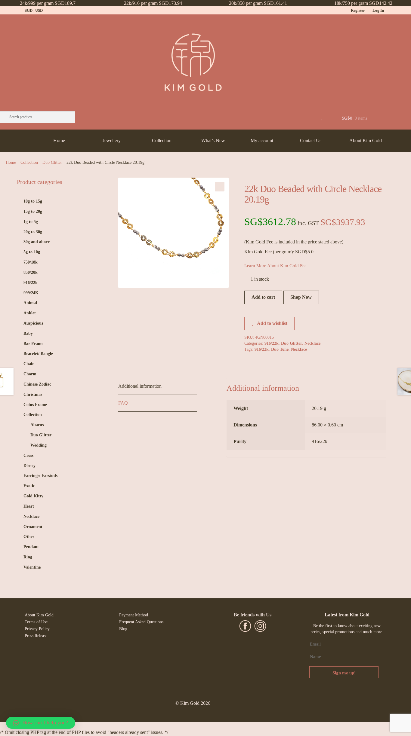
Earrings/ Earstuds (40, 475)
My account (262, 140)
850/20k (30, 272)
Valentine (32, 567)
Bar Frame (33, 343)
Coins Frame (35, 404)
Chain (29, 364)
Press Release (36, 636)
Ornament (32, 526)
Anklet (29, 313)
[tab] (157, 386)
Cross (28, 455)
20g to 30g (32, 232)
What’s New (213, 140)
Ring (27, 557)
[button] (40, 723)
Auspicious (33, 323)
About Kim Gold (365, 140)
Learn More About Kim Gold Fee (275, 265)
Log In (378, 10)
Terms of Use (36, 622)
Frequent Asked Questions (141, 622)
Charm (29, 374)
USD (39, 10)
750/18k (30, 262)
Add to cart (263, 297)
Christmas (32, 394)
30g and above (36, 242)
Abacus (37, 425)
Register (358, 10)
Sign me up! (344, 672)
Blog (123, 629)
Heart (28, 506)
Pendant (31, 547)
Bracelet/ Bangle (38, 353)
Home (59, 140)
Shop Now (301, 297)
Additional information (140, 386)
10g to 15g (32, 201)
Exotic (29, 486)
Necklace (312, 343)
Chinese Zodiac (37, 384)
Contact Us (310, 140)
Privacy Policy (37, 629)
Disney (29, 465)
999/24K (31, 293)
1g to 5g (30, 221)
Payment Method (133, 615)
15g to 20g (32, 211)
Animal (30, 303)
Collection (162, 140)
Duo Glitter (52, 162)
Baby (28, 333)
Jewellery (112, 140)
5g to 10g (31, 252)
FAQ (123, 402)
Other (28, 536)
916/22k (271, 343)
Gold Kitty (33, 496)
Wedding (38, 445)
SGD (28, 10)
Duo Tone (280, 349)
